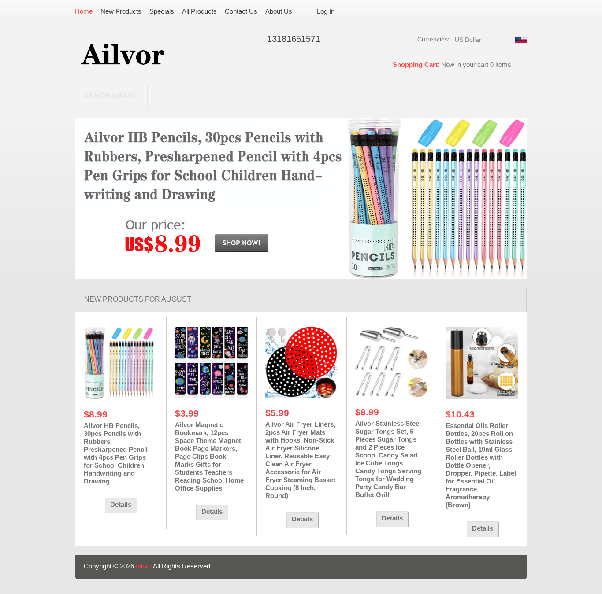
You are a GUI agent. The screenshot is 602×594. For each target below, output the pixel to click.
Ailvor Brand (111, 96)
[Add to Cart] (92, 505)
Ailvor (143, 566)
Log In (325, 11)
